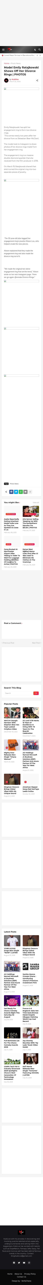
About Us (18, 1274)
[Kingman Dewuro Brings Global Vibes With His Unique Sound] (31, 940)
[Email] (25, 492)
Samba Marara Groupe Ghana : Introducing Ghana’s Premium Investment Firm (30, 978)
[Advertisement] (21, 23)
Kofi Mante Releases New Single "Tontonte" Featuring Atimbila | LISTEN (31, 1070)
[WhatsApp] (21, 492)
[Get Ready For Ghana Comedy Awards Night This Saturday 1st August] (12, 1000)
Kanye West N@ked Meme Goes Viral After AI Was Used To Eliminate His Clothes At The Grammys (30, 555)
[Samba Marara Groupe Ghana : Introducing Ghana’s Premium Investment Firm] (31, 966)
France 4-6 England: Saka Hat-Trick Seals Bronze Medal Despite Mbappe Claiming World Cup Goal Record (31, 1014)
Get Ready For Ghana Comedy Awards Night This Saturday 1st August (11, 1012)
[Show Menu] (3, 50)
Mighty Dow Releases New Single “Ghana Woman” (10, 756)
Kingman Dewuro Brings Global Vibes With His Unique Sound (11, 790)
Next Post (36, 643)
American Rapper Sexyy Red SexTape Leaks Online (31, 789)
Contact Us (21, 1277)
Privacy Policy (30, 1274)
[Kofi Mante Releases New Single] (31, 1058)
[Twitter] (16, 492)
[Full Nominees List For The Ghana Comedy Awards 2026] (12, 1032)
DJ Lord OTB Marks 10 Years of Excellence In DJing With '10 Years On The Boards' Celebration (31, 726)
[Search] (40, 50)
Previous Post (8, 643)
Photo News (16, 63)
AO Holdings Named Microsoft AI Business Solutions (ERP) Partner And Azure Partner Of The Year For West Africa (31, 760)
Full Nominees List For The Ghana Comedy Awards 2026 (11, 1044)
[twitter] (19, 1263)
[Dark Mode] (35, 50)
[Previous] (37, 55)
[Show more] (30, 492)
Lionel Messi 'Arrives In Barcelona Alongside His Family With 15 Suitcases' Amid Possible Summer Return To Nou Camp (19, 55)
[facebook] (14, 1263)
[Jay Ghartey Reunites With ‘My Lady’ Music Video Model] (31, 1032)
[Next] (40, 55)
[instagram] (29, 1263)
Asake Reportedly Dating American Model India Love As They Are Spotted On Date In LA (11, 524)
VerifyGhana (26, 1281)
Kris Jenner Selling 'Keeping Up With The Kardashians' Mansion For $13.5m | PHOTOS (30, 523)
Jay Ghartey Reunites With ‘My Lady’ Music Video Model (30, 1044)
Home (6, 63)
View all (36, 502)
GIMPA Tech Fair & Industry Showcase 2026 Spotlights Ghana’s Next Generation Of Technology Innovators (12, 1072)
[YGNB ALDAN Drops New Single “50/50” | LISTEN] (12, 940)
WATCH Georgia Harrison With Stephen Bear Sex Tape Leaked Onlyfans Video (11, 724)
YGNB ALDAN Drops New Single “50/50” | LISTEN (11, 950)
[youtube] (24, 1263)
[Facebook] (11, 492)
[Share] (37, 80)
